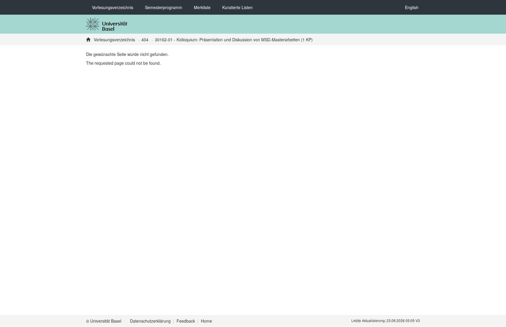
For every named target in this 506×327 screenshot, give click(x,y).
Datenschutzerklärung (150, 321)
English (411, 7)
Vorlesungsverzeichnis (112, 7)
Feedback (186, 321)
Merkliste (202, 7)
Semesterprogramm (163, 7)
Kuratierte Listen (237, 7)
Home (206, 321)
